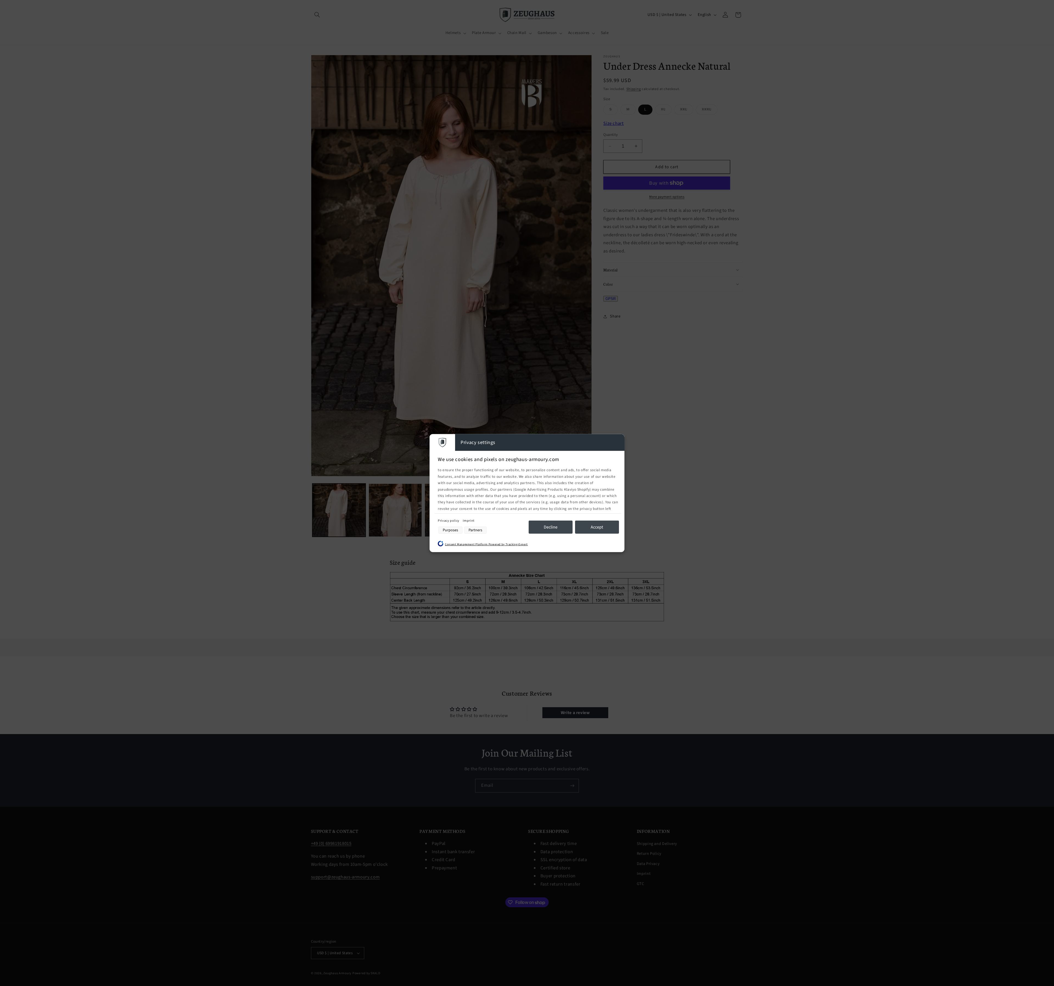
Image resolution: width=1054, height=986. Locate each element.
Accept (597, 527)
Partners (475, 530)
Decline (550, 527)
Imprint (468, 520)
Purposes (450, 530)
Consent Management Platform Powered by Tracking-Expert (486, 544)
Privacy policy (449, 520)
